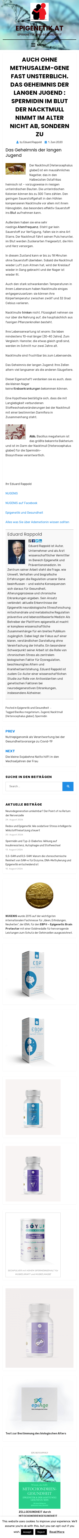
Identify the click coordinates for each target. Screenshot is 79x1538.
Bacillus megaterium (27, 712)
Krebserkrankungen (27, 388)
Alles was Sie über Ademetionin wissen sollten (37, 522)
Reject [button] (41, 1532)
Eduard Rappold (24, 534)
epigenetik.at (39, 28)
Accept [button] (27, 1532)
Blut (13, 213)
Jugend (44, 712)
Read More (56, 1532)
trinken (27, 312)
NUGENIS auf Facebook (21, 503)
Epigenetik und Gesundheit (24, 512)
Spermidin (41, 716)
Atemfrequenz (28, 227)
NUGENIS (12, 493)
